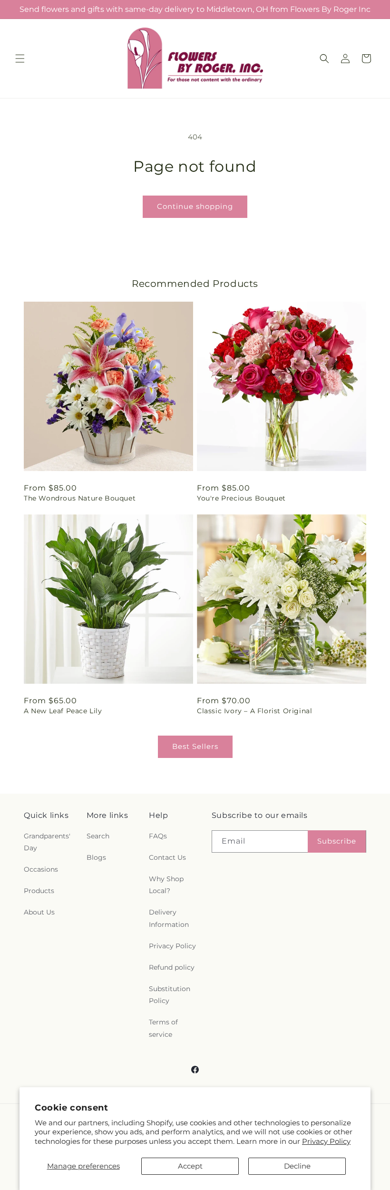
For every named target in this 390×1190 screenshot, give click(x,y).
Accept (190, 1165)
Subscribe (336, 841)
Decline (297, 1165)
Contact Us (167, 857)
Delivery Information (169, 918)
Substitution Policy (169, 994)
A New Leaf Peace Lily (63, 711)
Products (39, 890)
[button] (20, 58)
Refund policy (172, 967)
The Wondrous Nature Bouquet (80, 498)
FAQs (158, 836)
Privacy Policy (326, 1141)
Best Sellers (195, 746)
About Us (39, 912)
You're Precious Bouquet (241, 498)
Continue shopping (195, 206)
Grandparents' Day (47, 842)
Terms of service (163, 1028)
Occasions (41, 869)
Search (98, 836)
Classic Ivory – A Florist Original (254, 711)
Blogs (96, 857)
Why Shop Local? (166, 885)
